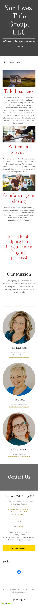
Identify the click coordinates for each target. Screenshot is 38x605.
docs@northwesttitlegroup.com (19, 407)
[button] (24, 527)
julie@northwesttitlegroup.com (19, 357)
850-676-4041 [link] (22, 512)
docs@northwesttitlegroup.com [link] (19, 509)
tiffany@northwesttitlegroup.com (19, 457)
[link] (19, 572)
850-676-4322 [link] (20, 514)
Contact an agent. (19, 548)
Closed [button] (20, 527)
